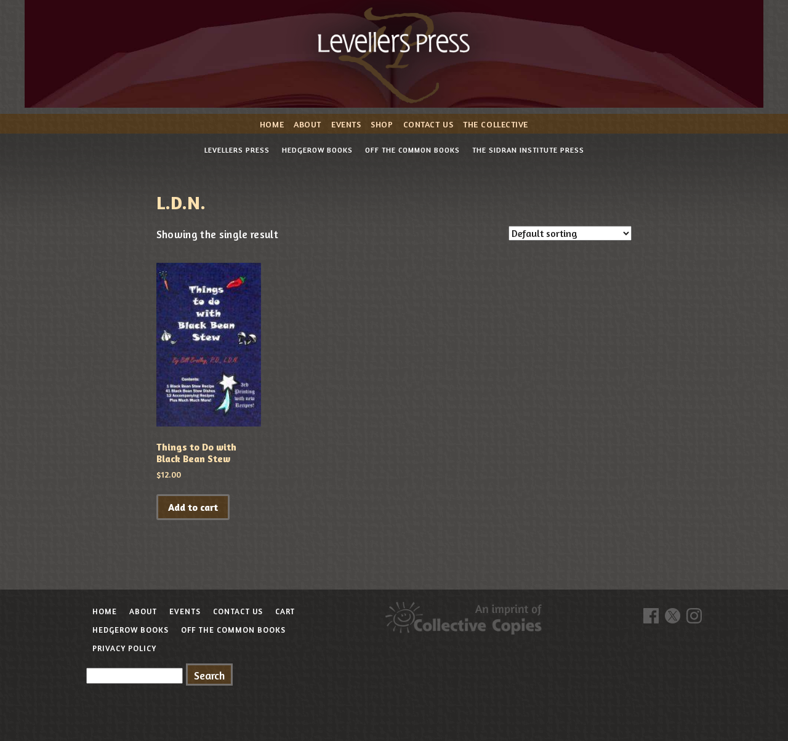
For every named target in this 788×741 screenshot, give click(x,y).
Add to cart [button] (193, 507)
